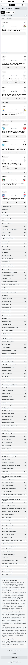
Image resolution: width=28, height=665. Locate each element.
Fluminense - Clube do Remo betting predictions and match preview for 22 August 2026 (13, 64)
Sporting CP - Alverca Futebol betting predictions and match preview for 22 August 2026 (13, 30)
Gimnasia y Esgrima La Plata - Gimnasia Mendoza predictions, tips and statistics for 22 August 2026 (14, 149)
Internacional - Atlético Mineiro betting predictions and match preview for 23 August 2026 (14, 79)
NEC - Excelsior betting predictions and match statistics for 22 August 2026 (13, 184)
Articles (20, 650)
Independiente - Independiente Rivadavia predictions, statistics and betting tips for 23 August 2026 (12, 165)
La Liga (3, 106)
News (7, 650)
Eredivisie (4, 176)
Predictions (11, 650)
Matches (16, 650)
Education (14, 653)
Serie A (3, 56)
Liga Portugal (5, 22)
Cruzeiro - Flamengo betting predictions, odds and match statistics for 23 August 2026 (14, 95)
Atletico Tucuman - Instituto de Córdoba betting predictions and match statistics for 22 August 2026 (13, 133)
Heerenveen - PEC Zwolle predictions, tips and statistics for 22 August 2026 (13, 199)
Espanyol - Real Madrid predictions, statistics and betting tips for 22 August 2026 (14, 113)
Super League (5, 124)
